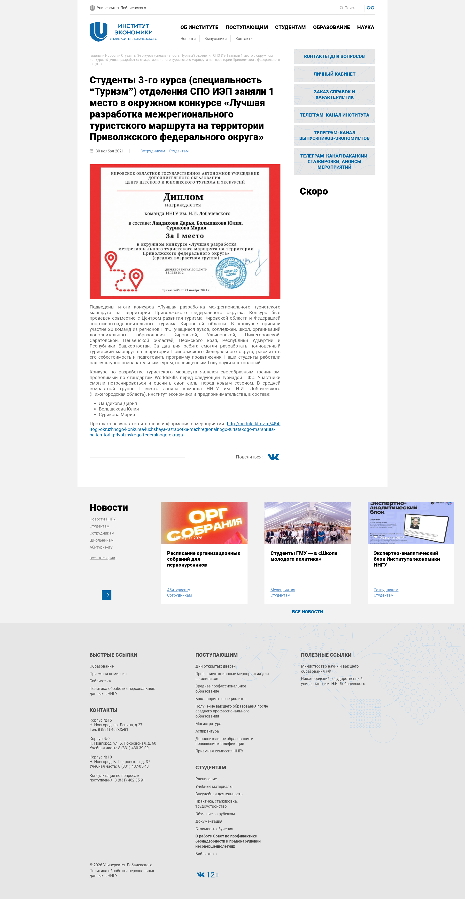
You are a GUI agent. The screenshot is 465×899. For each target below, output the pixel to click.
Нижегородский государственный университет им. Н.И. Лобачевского (333, 681)
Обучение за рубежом (215, 814)
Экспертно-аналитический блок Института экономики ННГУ (407, 559)
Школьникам (102, 540)
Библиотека (100, 681)
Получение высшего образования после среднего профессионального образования (231, 711)
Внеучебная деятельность (219, 794)
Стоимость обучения (214, 829)
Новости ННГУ (103, 519)
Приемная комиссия (108, 673)
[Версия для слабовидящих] (369, 7)
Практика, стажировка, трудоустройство (216, 804)
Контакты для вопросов (334, 56)
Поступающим (247, 27)
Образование (331, 27)
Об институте (199, 27)
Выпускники (215, 38)
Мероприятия (283, 590)
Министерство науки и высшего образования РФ (330, 669)
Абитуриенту (101, 547)
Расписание (206, 779)
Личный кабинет (335, 74)
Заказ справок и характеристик (334, 94)
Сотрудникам (152, 151)
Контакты (244, 38)
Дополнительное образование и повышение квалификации (224, 741)
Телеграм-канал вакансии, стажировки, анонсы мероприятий (334, 161)
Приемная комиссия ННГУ (219, 751)
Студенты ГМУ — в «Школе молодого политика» (304, 556)
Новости (188, 38)
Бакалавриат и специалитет (220, 698)
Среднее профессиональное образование (220, 689)
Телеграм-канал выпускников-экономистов (334, 135)
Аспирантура (207, 731)
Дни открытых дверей (215, 666)
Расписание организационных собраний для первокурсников (203, 559)
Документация (208, 821)
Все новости (307, 612)
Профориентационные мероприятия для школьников (232, 676)
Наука (365, 27)
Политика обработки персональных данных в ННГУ (122, 691)
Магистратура (208, 723)
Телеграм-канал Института (334, 115)
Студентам (290, 27)
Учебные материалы (213, 786)
